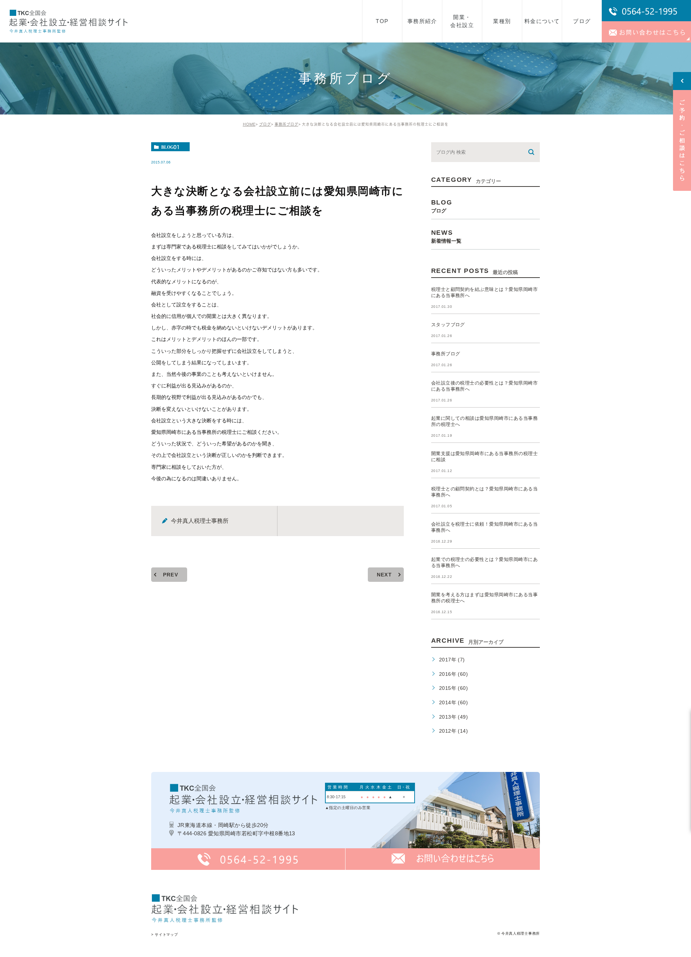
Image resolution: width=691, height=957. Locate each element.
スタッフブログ (448, 324)
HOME (249, 124)
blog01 (170, 147)
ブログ (265, 124)
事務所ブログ (286, 124)
